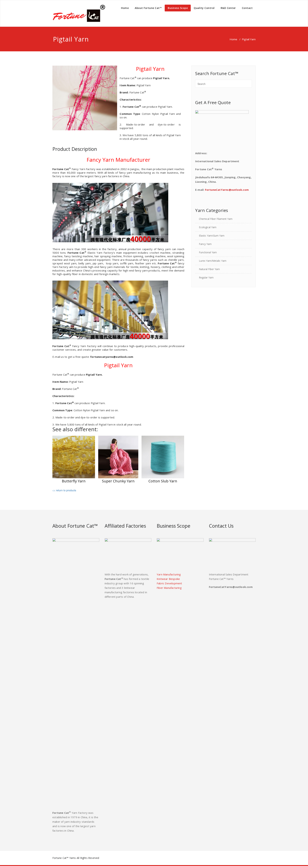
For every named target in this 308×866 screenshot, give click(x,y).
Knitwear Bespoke (168, 579)
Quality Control (204, 8)
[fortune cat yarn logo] (79, 13)
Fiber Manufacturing (169, 588)
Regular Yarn (206, 277)
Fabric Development (169, 583)
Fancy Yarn (205, 244)
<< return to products (64, 490)
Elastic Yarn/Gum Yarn (211, 235)
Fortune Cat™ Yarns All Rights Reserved (75, 858)
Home (125, 8)
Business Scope (178, 8)
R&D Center (228, 8)
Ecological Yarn (207, 227)
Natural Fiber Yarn (209, 269)
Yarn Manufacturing (169, 574)
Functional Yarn (208, 252)
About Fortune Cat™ (148, 8)
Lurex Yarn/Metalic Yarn (212, 260)
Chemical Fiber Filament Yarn (215, 219)
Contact (247, 8)
